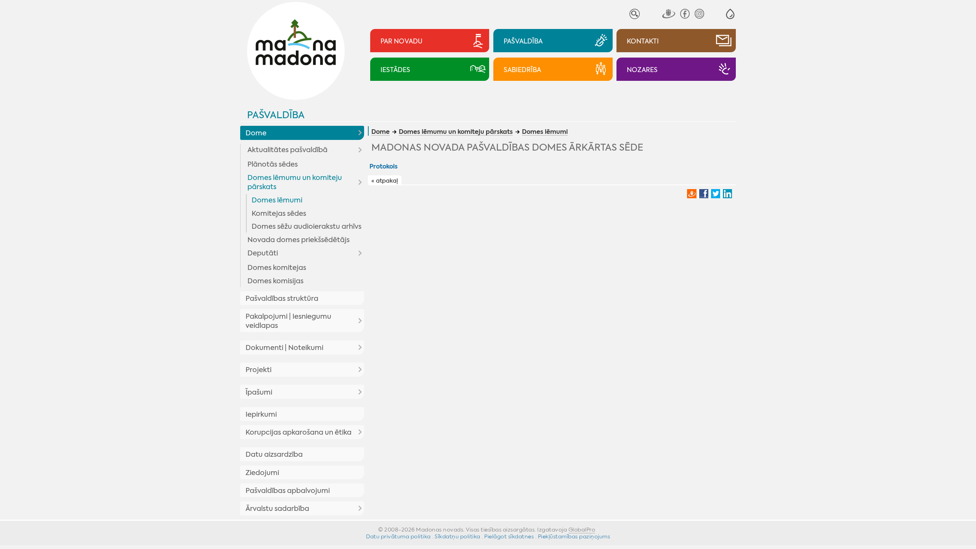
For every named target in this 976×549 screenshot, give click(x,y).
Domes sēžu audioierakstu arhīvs (306, 226)
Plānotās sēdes (272, 164)
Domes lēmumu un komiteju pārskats (294, 182)
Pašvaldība (276, 115)
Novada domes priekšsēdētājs (298, 239)
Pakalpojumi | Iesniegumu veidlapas (288, 321)
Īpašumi (259, 392)
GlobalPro (582, 529)
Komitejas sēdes (279, 213)
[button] (730, 13)
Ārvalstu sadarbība (277, 508)
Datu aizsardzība (274, 454)
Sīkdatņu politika (457, 536)
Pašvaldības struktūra (282, 298)
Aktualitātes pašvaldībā (287, 149)
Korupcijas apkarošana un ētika (299, 432)
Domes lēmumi (277, 200)
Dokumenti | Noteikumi (284, 347)
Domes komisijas (275, 281)
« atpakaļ (384, 181)
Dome (256, 133)
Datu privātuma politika (398, 536)
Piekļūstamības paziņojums (574, 536)
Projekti (258, 369)
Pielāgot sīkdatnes (509, 536)
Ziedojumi (262, 472)
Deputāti (262, 253)
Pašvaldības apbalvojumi (288, 490)
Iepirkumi (261, 414)
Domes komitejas (276, 267)
